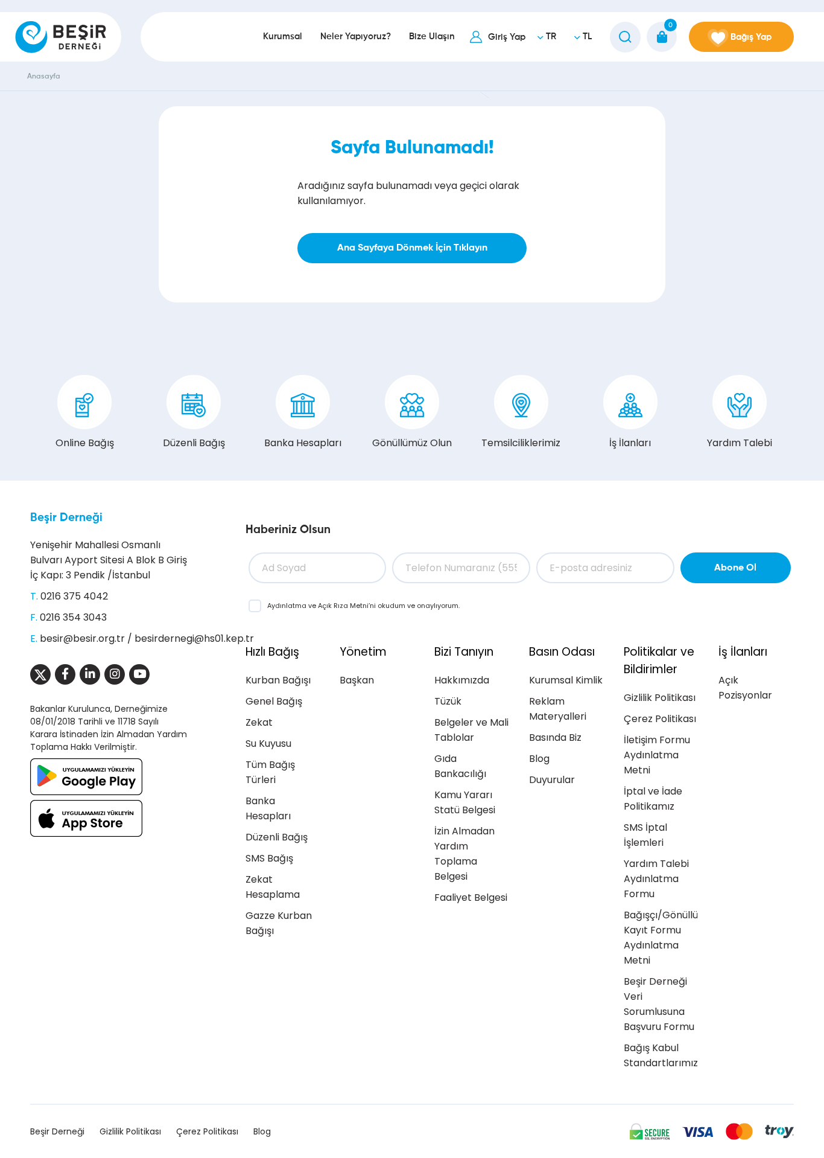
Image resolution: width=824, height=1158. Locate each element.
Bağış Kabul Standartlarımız (661, 1055)
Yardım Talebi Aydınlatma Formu (656, 879)
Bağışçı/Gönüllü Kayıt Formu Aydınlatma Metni (661, 937)
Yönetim (363, 652)
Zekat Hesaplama (273, 886)
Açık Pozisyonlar (745, 687)
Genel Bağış (274, 701)
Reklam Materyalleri (557, 708)
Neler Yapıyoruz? (355, 36)
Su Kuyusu (268, 743)
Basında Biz (555, 737)
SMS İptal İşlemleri (645, 835)
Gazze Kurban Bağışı (279, 923)
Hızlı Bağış (272, 652)
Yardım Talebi (739, 443)
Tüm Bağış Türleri (270, 772)
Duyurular (552, 780)
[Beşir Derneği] (60, 37)
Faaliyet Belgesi (470, 897)
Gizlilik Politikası (660, 698)
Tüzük (447, 701)
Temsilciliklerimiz (520, 443)
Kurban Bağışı (278, 680)
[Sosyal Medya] (40, 674)
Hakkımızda (461, 680)
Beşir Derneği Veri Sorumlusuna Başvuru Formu (659, 1004)
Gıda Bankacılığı (460, 766)
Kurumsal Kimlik (566, 680)
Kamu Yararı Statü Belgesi (464, 802)
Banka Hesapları (302, 443)
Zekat (259, 722)
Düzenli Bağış (194, 443)
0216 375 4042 (74, 596)
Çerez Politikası (660, 719)
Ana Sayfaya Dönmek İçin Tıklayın (412, 248)
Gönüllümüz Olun (412, 443)
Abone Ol (735, 568)
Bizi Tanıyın (463, 652)
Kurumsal (282, 36)
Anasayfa (43, 76)
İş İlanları (630, 443)
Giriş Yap (506, 37)
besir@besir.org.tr (82, 638)
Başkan (357, 680)
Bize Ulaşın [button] (432, 36)
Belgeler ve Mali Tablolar (471, 729)
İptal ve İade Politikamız (653, 798)
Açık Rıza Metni (343, 605)
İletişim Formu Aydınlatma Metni (657, 755)
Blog (539, 759)
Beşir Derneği (66, 517)
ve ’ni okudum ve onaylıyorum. (363, 605)
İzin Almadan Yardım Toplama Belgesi (464, 853)
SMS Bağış (269, 858)
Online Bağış (84, 443)
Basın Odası (562, 652)
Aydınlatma (287, 605)
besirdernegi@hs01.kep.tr (194, 638)
